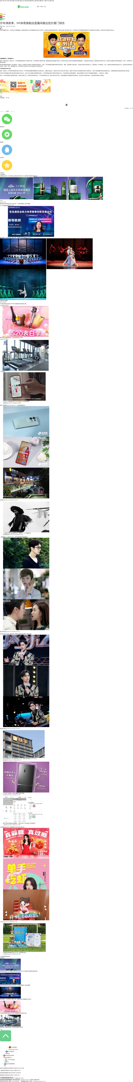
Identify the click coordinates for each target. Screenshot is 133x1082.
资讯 (3, 0)
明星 (13, 0)
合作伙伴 (12, 1078)
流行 (6, 0)
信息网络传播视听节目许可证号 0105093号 (10, 1072)
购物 (50, 0)
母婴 (26, 0)
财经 (38, 0)
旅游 (21, 0)
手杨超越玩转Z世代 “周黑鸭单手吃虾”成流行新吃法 (12, 827)
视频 (35, 0)
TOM (4, 26)
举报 (1, 96)
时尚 (16, 0)
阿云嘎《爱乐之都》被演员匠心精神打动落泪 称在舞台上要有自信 (16, 634)
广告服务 (16, 1078)
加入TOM (21, 1078)
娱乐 (8, 0)
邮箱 (31, 0)
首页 (1, 0)
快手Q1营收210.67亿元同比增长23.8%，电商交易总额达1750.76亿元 (20, 758)
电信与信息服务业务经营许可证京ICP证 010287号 (12, 1068)
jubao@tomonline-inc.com (39, 1081)
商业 (33, 0)
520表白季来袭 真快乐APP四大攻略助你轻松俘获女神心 (13, 303)
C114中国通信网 (4, 205)
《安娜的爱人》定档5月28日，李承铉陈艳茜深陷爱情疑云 (14, 537)
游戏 (18, 0)
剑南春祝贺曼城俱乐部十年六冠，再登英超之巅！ (15, 952)
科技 (53, 0)
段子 (43, 0)
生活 (23, 0)
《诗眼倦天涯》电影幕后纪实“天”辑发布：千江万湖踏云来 (17, 533)
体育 (11, 0)
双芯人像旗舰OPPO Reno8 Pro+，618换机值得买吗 (12, 405)
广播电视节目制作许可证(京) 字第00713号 (10, 1070)
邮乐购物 (7, 1078)
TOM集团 (2, 1078)
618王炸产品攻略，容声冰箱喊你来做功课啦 (13, 793)
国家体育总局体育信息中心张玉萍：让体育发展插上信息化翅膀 (15, 203)
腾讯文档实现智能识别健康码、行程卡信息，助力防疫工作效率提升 (19, 823)
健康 (40, 0)
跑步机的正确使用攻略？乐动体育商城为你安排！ (12, 337)
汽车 (48, 0)
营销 (28, 0)
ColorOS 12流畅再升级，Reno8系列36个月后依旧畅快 (16, 401)
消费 (45, 0)
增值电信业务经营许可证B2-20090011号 (9, 1075)
